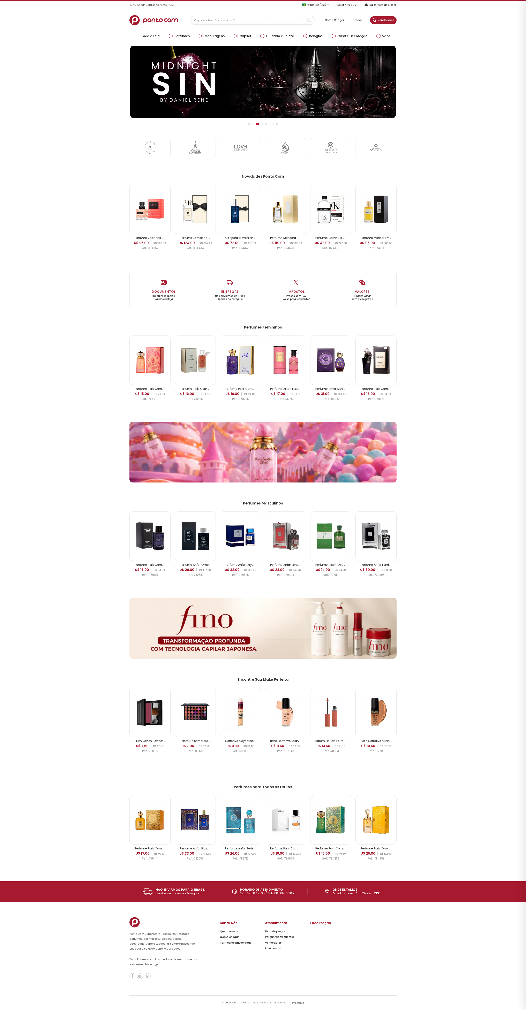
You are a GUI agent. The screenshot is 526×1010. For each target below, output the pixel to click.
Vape (386, 36)
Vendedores (385, 20)
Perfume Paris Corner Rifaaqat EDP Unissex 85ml (304, 848)
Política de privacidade (235, 943)
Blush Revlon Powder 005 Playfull (157, 741)
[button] (249, 124)
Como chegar (229, 937)
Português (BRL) (316, 5)
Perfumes (182, 36)
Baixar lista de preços (383, 5)
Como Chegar (334, 20)
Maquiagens (215, 36)
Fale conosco (274, 948)
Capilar (245, 36)
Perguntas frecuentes (279, 937)
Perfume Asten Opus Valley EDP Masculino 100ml (349, 565)
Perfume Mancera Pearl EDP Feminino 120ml (301, 238)
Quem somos (229, 931)
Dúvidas (357, 20)
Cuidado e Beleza (280, 36)
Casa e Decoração (352, 36)
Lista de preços (275, 931)
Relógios (316, 36)
